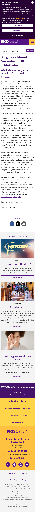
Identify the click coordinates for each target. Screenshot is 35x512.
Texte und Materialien (13, 408)
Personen (26, 408)
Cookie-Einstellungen (12, 480)
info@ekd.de (18, 457)
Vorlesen (6, 77)
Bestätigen (18, 25)
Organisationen (12, 415)
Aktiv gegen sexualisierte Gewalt (17, 358)
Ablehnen (18, 30)
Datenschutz (20, 18)
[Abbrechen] (32, 2)
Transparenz (26, 480)
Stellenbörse (13, 401)
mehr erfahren (17, 277)
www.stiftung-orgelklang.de (11, 197)
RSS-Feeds (24, 415)
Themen (23, 401)
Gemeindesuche (17, 422)
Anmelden (18, 392)
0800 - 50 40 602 (19, 451)
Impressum (12, 473)
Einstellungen (18, 35)
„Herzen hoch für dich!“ (17, 264)
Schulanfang (17, 307)
